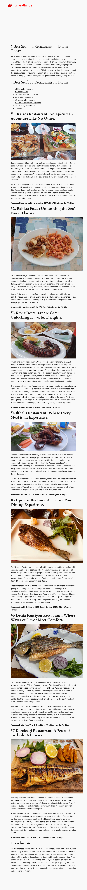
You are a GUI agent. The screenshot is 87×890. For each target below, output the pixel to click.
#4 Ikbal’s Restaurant (24, 97)
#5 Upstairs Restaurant (25, 100)
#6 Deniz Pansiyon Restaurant (28, 103)
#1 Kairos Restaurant (24, 89)
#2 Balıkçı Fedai (21, 92)
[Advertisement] (43, 27)
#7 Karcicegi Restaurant (25, 105)
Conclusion (19, 108)
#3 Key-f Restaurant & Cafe (26, 94)
